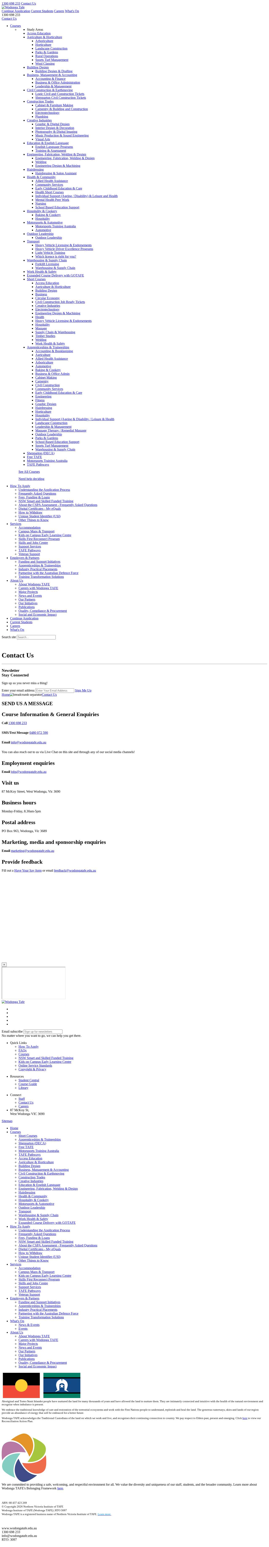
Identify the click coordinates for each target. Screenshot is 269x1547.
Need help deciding (31, 479)
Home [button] (14, 1128)
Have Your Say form (28, 870)
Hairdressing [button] (35, 169)
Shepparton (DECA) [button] (40, 453)
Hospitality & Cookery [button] (42, 211)
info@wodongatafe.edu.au (28, 742)
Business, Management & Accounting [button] (52, 75)
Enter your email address (18, 690)
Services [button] (15, 524)
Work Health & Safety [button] (42, 271)
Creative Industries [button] (39, 120)
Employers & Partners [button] (24, 558)
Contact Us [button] (25, 1102)
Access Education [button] (39, 33)
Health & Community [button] (41, 177)
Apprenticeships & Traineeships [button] (48, 347)
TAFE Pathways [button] (38, 464)
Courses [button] (23, 1054)
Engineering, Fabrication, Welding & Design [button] (56, 154)
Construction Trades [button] (40, 101)
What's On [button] (17, 1321)
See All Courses (29, 471)
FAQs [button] (22, 1050)
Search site (9, 637)
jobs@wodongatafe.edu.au (28, 772)
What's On (72, 11)
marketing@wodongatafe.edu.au (32, 851)
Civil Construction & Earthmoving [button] (50, 90)
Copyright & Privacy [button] (32, 1069)
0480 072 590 (38, 732)
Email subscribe (12, 1031)
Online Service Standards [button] (35, 1065)
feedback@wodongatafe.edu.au (75, 870)
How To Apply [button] (20, 486)
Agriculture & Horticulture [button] (44, 37)
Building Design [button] (38, 67)
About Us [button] (16, 580)
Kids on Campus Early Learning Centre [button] (44, 1061)
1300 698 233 (11, 3)
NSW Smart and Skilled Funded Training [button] (45, 1058)
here (245, 1418)
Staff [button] (21, 1098)
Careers (59, 11)
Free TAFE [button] (34, 457)
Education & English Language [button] (48, 143)
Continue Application (16, 11)
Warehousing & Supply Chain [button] (47, 260)
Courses (15, 26)
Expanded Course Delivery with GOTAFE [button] (55, 275)
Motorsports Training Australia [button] (47, 461)
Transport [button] (33, 241)
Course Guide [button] (27, 1084)
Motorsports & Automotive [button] (45, 222)
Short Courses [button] (36, 279)
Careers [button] (23, 1106)
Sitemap (7, 1121)
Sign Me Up (83, 690)
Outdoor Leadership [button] (40, 234)
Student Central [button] (28, 1080)
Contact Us (28, 3)
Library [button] (23, 1088)
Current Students (42, 11)
